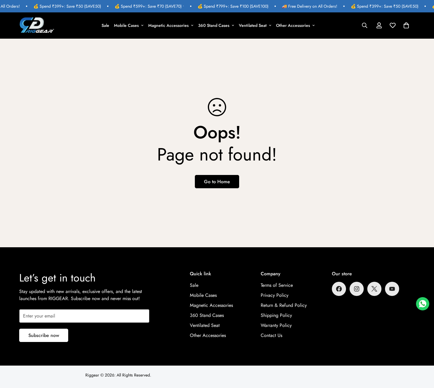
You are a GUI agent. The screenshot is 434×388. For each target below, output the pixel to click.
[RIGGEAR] (37, 25)
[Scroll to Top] (422, 356)
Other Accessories (293, 25)
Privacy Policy (274, 295)
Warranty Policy (276, 325)
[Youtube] (392, 289)
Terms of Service (277, 285)
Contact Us (271, 335)
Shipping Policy (276, 315)
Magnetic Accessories (168, 25)
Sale (105, 25)
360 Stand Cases (213, 25)
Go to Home (217, 181)
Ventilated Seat (253, 25)
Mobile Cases (126, 25)
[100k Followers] (357, 289)
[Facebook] (339, 289)
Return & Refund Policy (284, 305)
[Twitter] (374, 289)
